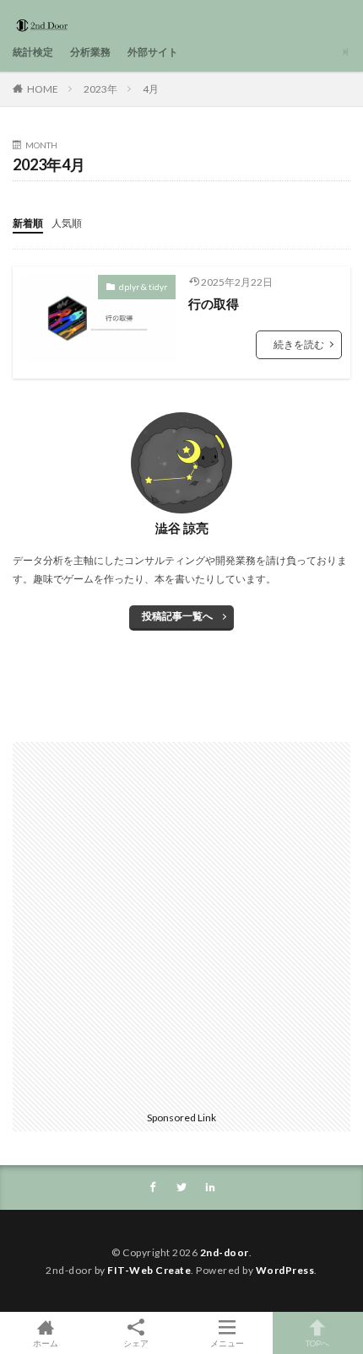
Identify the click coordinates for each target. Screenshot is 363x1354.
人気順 (66, 223)
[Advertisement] (181, 923)
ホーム (45, 1342)
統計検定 (33, 52)
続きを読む (299, 344)
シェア (136, 1343)
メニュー (227, 1342)
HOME (42, 89)
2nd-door (224, 1252)
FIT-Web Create (149, 1270)
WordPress (285, 1270)
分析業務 (90, 52)
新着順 (28, 223)
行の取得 (213, 303)
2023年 (100, 89)
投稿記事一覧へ (177, 616)
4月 (151, 89)
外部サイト (152, 52)
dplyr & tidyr (143, 287)
